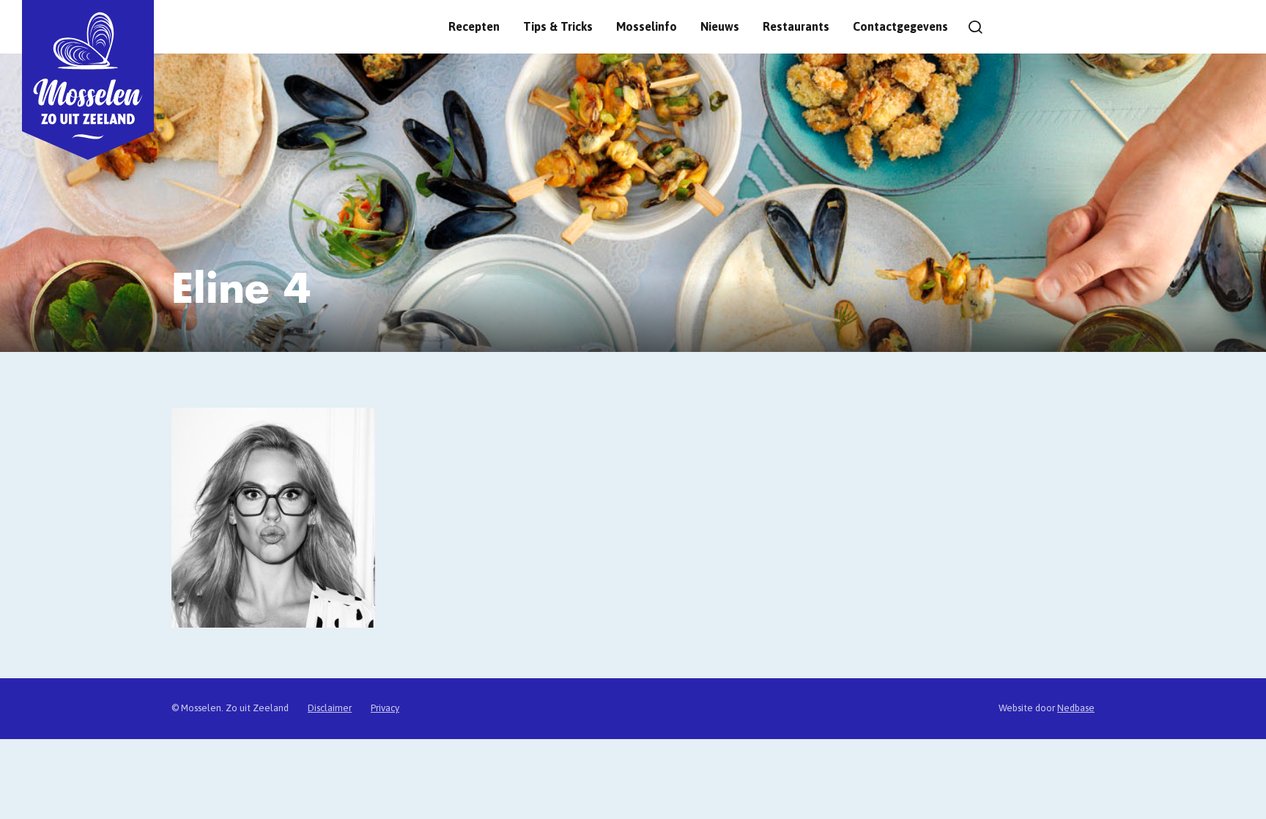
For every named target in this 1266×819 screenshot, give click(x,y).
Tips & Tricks (558, 26)
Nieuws (719, 26)
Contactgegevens (900, 26)
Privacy (385, 707)
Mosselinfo (646, 26)
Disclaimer (330, 707)
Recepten (474, 26)
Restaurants (796, 26)
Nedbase (1076, 707)
